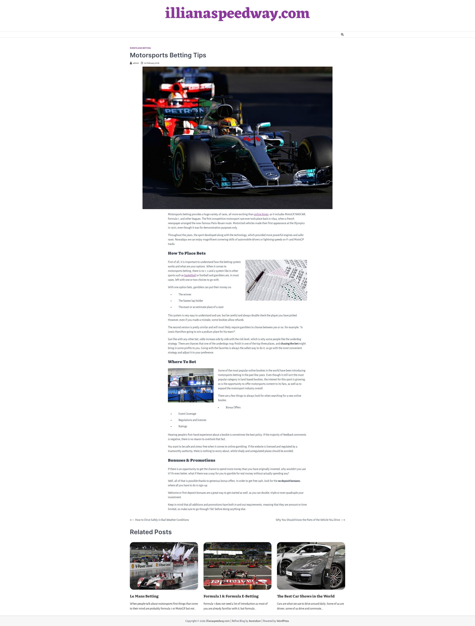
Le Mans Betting (144, 596)
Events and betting (140, 48)
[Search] (342, 34)
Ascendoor (255, 621)
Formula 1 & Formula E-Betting (231, 596)
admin (136, 63)
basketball (190, 275)
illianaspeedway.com (237, 14)
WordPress (283, 621)
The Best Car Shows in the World (306, 596)
